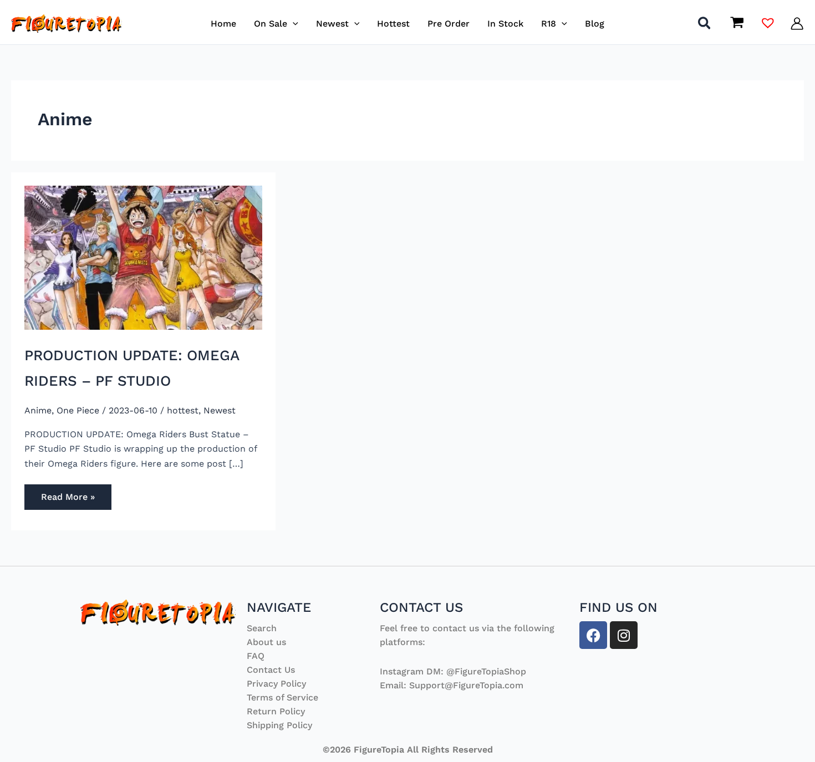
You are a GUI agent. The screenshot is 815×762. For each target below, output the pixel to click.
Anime (38, 410)
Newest (219, 410)
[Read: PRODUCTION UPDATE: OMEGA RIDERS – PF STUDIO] (143, 257)
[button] (292, 23)
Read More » (69, 493)
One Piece (78, 410)
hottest (182, 410)
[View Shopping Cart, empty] (736, 23)
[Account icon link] (797, 23)
